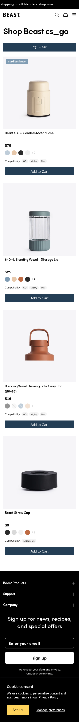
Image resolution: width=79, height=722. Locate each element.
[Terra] (20, 279)
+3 (33, 153)
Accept (17, 710)
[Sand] (14, 152)
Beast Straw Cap (17, 513)
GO (25, 161)
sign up (39, 658)
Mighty (34, 161)
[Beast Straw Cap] (39, 472)
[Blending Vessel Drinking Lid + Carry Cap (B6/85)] (39, 346)
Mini (43, 161)
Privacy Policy (48, 697)
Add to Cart (39, 171)
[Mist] (7, 152)
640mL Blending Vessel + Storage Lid (31, 260)
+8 (33, 532)
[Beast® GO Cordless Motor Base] (39, 93)
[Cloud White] (27, 152)
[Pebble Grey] (14, 532)
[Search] (57, 15)
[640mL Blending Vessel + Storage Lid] (39, 219)
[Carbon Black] (20, 152)
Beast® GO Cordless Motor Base (29, 133)
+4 (33, 279)
